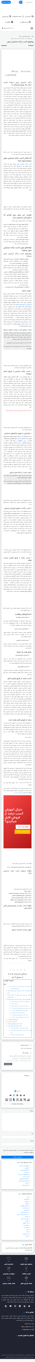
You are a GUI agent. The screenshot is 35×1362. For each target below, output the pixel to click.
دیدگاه (31, 1111)
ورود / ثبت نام (6, 2)
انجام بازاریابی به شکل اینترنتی (25, 1058)
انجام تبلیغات (15, 1058)
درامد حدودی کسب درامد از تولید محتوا (20, 1006)
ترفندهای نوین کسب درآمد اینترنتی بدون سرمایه (19, 999)
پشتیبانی (28, 17)
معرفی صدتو (26, 1185)
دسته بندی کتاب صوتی (23, 1214)
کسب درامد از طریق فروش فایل (15, 1023)
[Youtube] (10, 1095)
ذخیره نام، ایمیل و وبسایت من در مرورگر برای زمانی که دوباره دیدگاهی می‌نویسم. (18, 1151)
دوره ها (27, 1216)
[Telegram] (17, 1095)
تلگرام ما (7, 22)
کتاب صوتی (26, 1234)
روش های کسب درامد (24, 36)
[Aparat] (21, 1095)
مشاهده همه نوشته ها (17, 1104)
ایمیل (32, 1141)
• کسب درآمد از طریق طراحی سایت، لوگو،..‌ (21, 1017)
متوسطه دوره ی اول (24, 1181)
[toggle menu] (32, 28)
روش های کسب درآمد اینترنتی (13, 1060)
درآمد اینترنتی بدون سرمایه (12, 511)
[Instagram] (14, 1095)
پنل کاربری (5, 17)
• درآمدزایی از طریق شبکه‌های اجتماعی (20, 1010)
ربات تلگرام (26, 1223)
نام (32, 1134)
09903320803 (10, 28)
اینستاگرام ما (24, 22)
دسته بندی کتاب (24, 1212)
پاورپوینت (26, 1199)
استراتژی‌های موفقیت (13, 1019)
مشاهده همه (8, 1064)
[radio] (22, 79)
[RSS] (6, 1306)
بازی (28, 1197)
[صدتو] (17, 9)
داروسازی (26, 1210)
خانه (33, 36)
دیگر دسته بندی (25, 1219)
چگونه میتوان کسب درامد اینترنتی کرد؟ (19, 1028)
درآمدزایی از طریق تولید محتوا (25, 1060)
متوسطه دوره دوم (24, 1179)
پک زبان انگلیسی (24, 1206)
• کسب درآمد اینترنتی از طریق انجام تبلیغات (21, 1008)
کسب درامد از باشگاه (22, 832)
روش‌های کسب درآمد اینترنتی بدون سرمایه (20, 1001)
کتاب (27, 1232)
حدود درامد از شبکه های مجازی (18, 1012)
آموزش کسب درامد (23, 827)
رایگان (27, 1221)
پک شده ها (26, 1208)
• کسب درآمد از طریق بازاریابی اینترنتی (20, 1015)
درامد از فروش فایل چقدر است (15, 1026)
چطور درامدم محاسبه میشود (17, 1035)
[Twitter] (24, 1095)
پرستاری (27, 1201)
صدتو (19, 1091)
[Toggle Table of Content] (5, 984)
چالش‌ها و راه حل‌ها (12, 1021)
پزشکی (27, 1204)
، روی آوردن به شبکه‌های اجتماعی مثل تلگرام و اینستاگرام (20, 1056)
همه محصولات (16, 17)
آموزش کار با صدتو (24, 1166)
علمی (27, 1229)
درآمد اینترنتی (24, 324)
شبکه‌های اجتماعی (21, 438)
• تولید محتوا (14, 1003)
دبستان (27, 1172)
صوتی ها (26, 1227)
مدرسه (27, 1183)
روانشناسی (26, 1225)
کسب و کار (26, 1176)
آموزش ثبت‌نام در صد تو (20, 793)
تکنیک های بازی (25, 1170)
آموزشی (27, 1168)
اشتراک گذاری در (10, 75)
